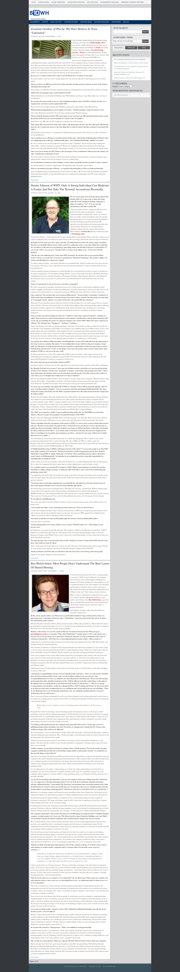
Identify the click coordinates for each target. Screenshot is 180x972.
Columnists (35, 22)
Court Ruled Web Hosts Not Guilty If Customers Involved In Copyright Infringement (131, 67)
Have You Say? (56, 22)
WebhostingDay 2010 (97, 42)
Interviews (116, 22)
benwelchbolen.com (37, 634)
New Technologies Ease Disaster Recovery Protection (129, 59)
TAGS (144, 48)
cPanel (98, 47)
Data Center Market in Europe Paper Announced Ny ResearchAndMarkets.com (129, 73)
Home (33, 2)
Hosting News (86, 22)
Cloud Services (58, 2)
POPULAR (131, 48)
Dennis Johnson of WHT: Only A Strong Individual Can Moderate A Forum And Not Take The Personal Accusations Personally (70, 187)
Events (45, 22)
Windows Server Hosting (132, 2)
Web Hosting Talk (78, 234)
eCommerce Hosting (109, 2)
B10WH (60, 13)
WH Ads (126, 22)
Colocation (43, 2)
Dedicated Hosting (76, 2)
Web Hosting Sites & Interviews (76, 966)
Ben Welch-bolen (95, 600)
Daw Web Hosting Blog (121, 95)
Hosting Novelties (101, 22)
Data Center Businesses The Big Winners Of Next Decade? (131, 63)
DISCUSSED (118, 48)
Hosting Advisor (71, 22)
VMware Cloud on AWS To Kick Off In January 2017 (130, 78)
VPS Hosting (92, 2)
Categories (115, 86)
